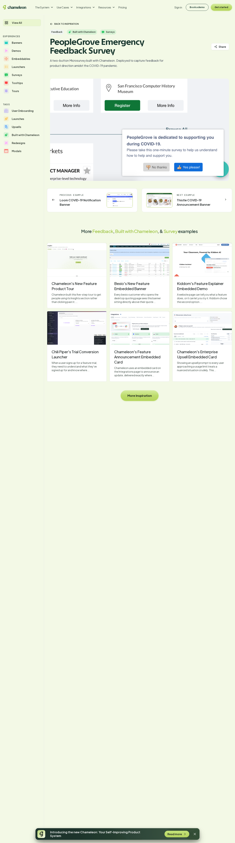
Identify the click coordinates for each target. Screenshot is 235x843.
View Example (77, 259)
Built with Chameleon (136, 231)
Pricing (122, 7)
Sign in (178, 7)
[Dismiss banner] (194, 834)
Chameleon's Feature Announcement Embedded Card (137, 356)
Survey (170, 231)
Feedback (102, 231)
